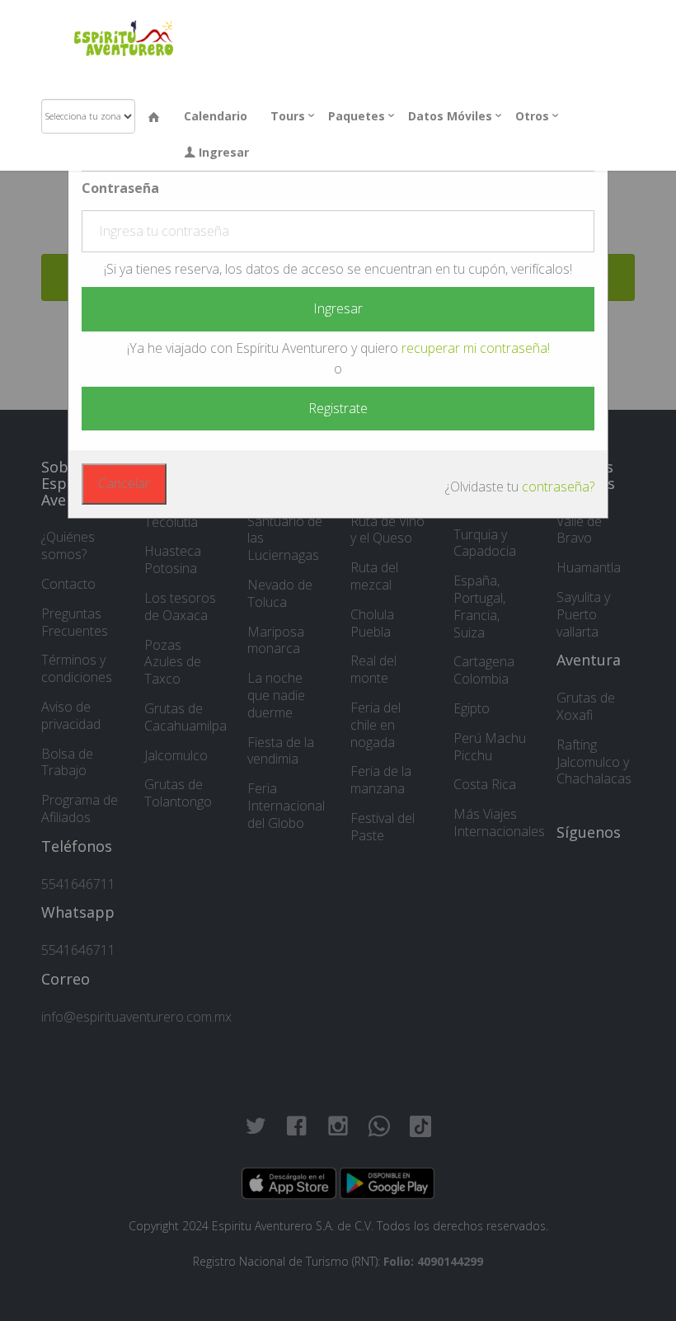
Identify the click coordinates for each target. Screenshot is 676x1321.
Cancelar (124, 483)
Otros (532, 116)
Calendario (215, 116)
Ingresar (222, 152)
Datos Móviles (450, 116)
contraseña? (558, 486)
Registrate (338, 408)
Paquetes (356, 116)
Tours (287, 116)
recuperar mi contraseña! (475, 348)
